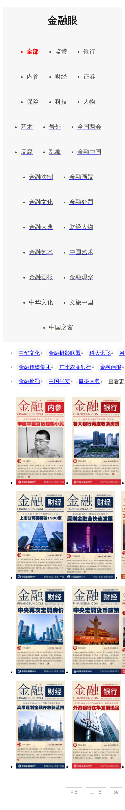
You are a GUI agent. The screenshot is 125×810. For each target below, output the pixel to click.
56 (116, 792)
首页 (74, 792)
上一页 (96, 792)
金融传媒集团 (35, 367)
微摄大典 (89, 381)
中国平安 (59, 381)
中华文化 (29, 353)
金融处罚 (29, 381)
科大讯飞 (100, 353)
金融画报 (110, 367)
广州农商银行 (75, 367)
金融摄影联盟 (65, 353)
